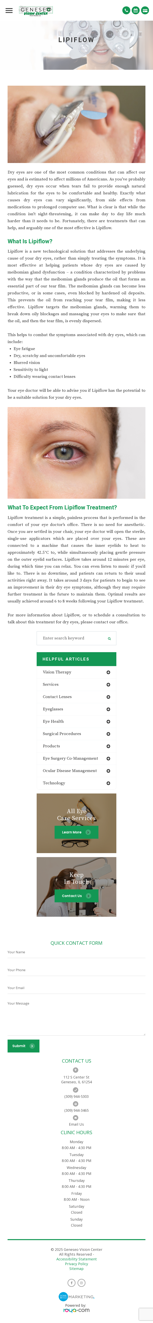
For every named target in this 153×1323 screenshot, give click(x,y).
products (51, 746)
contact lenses (57, 696)
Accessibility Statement (76, 1259)
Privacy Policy (76, 1263)
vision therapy (57, 672)
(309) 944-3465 (76, 1110)
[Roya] (76, 1311)
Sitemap (76, 1268)
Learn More (71, 832)
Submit (19, 1046)
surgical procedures (62, 733)
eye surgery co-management (70, 758)
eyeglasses (53, 709)
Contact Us (72, 895)
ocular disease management (70, 770)
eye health (53, 721)
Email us (76, 1124)
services (51, 684)
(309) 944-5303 (76, 1096)
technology (54, 783)
